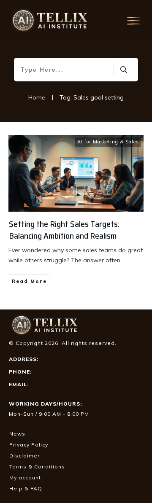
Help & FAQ (25, 488)
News (17, 433)
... (124, 260)
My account (25, 477)
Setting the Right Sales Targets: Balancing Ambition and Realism (64, 229)
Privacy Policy (28, 444)
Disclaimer (24, 455)
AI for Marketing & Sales (108, 142)
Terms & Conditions (37, 466)
